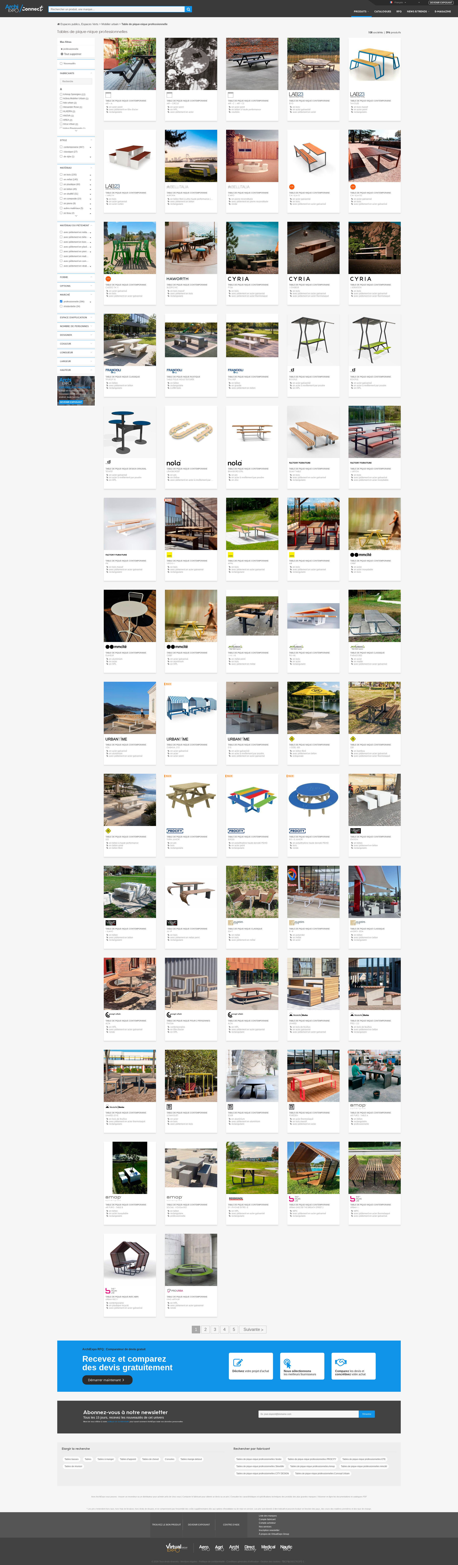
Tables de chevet (150, 1459)
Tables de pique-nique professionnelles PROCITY (312, 1459)
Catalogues (382, 11)
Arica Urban (70, 124)
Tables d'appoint (128, 1459)
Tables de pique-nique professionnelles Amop (312, 1466)
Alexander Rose (72, 107)
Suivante (252, 1329)
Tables (88, 1459)
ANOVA (68, 115)
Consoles (169, 1459)
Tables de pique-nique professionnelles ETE (364, 1459)
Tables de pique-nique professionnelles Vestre (258, 1459)
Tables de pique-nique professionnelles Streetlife (260, 1466)
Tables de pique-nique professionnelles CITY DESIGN (262, 1473)
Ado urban (70, 102)
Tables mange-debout (191, 1459)
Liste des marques (268, 1516)
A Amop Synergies (74, 94)
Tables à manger (106, 1459)
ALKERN (69, 111)
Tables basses (72, 1459)
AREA (67, 120)
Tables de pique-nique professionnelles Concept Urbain (322, 1473)
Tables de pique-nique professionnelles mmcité (364, 1466)
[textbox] (116, 9)
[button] (76, 73)
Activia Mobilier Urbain (75, 98)
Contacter (191, 228)
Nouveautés (69, 63)
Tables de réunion (73, 1466)
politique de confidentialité (118, 1422)
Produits (360, 11)
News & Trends (417, 11)
